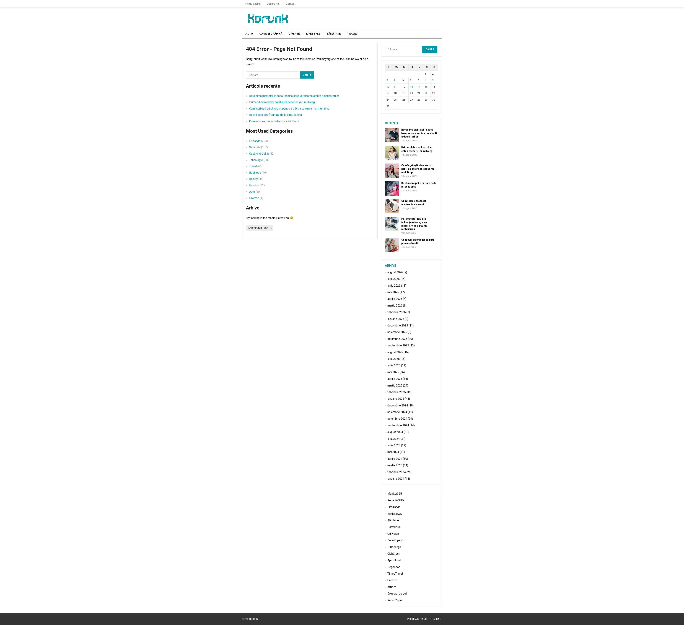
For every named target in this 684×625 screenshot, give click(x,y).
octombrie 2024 (397, 418)
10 (388, 86)
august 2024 (395, 432)
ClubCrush (393, 553)
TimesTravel (395, 573)
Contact (290, 3)
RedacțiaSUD (395, 500)
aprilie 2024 (394, 458)
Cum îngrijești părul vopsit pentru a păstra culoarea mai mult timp (289, 108)
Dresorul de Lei (397, 593)
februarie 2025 (396, 392)
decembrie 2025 (397, 325)
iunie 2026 (393, 285)
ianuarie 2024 (395, 478)
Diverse (294, 33)
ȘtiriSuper (393, 520)
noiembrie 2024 (397, 412)
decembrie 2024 (397, 405)
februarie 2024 (396, 472)
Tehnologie (256, 160)
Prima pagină (253, 3)
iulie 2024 (393, 438)
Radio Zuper (395, 600)
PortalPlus (394, 527)
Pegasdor (393, 567)
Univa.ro (392, 580)
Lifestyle (313, 33)
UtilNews (393, 533)
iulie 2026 (393, 279)
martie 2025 (394, 385)
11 (395, 86)
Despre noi (273, 3)
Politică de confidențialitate (424, 619)
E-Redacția (394, 547)
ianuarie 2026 (395, 319)
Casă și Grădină (270, 33)
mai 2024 (393, 452)
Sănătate (334, 33)
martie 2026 (394, 305)
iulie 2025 (393, 359)
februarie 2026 (396, 312)
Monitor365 (394, 493)
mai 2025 (393, 372)
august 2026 (395, 272)
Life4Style (393, 507)
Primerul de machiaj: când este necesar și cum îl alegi (282, 102)
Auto (249, 33)
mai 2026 (393, 292)
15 (426, 86)
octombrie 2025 (397, 339)
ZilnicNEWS (394, 513)
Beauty (253, 179)
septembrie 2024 (398, 425)
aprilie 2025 (394, 378)
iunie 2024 (393, 445)
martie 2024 (394, 465)
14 (418, 86)
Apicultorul (394, 560)
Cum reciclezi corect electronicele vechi (274, 121)
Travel (352, 33)
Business (255, 172)
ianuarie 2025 (395, 398)
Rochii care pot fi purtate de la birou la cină (275, 114)
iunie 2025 (393, 365)
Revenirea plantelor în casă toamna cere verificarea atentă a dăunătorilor (294, 96)
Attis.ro (391, 587)
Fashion (254, 185)
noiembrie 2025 (397, 332)
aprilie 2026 (394, 298)
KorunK (254, 619)
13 (411, 86)
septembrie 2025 (398, 345)
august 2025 (395, 352)
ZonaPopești (395, 540)
